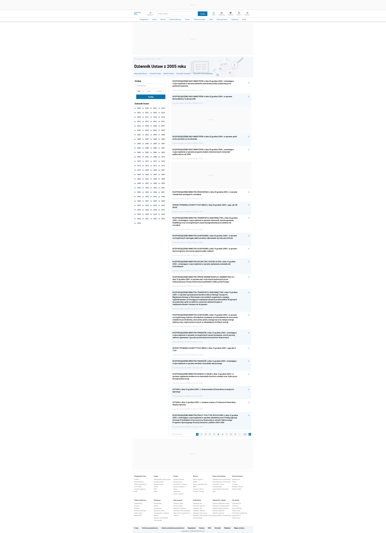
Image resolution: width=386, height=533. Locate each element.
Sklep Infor (176, 491)
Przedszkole (158, 503)
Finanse (234, 484)
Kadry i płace (138, 513)
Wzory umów (236, 510)
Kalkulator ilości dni (199, 506)
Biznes (163, 19)
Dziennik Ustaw (150, 59)
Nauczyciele (157, 508)
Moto (211, 19)
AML (214, 491)
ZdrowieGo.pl (236, 503)
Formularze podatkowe (239, 513)
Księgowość (144, 19)
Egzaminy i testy (159, 510)
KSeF (244, 19)
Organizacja (138, 503)
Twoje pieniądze (199, 19)
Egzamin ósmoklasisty (161, 518)
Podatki (136, 479)
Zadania (136, 508)
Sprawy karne (177, 482)
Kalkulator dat (197, 503)
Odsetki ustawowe (218, 513)
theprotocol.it (236, 515)
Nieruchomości (222, 19)
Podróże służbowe (218, 510)
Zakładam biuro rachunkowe (222, 479)
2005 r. (159, 59)
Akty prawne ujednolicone (181, 513)
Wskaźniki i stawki (219, 500)
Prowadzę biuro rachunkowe (222, 482)
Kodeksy (176, 515)
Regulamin (192, 528)
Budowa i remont (237, 486)
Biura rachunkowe (219, 476)
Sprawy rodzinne (178, 479)
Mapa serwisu (239, 528)
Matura (156, 515)
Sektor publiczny (175, 19)
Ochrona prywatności (150, 528)
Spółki (195, 482)
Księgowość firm (140, 476)
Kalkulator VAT (197, 508)
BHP (155, 489)
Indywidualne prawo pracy (162, 479)
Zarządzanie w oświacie (161, 513)
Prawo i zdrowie (178, 494)
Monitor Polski (169, 73)
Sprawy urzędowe (179, 486)
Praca (175, 489)
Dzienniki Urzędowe (183, 73)
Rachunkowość (139, 482)
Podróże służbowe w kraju (221, 503)
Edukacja (234, 19)
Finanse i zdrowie (198, 491)
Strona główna (138, 59)
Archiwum (235, 506)
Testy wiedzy (158, 520)
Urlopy (156, 486)
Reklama (227, 528)
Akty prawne (177, 500)
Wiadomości (236, 479)
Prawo (187, 19)
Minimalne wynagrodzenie (221, 506)
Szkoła (156, 506)
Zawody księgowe (140, 489)
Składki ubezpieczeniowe (220, 508)
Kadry (154, 19)
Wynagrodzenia (159, 482)
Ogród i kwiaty (236, 489)
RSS (209, 528)
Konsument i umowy (179, 484)
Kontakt (218, 528)
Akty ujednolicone (140, 73)
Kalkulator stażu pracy (200, 513)
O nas (136, 528)
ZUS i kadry (138, 486)
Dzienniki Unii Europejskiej (203, 73)
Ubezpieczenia (158, 484)
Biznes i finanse (198, 479)
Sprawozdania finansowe (220, 489)
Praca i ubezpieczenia (200, 484)
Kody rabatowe (237, 508)
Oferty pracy (236, 518)
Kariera (201, 528)
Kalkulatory (197, 500)
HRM (155, 491)
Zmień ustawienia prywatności (172, 528)
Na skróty (235, 500)
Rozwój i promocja (140, 510)
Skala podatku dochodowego (222, 515)
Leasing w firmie (198, 489)
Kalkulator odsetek (199, 510)
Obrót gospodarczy (140, 484)
